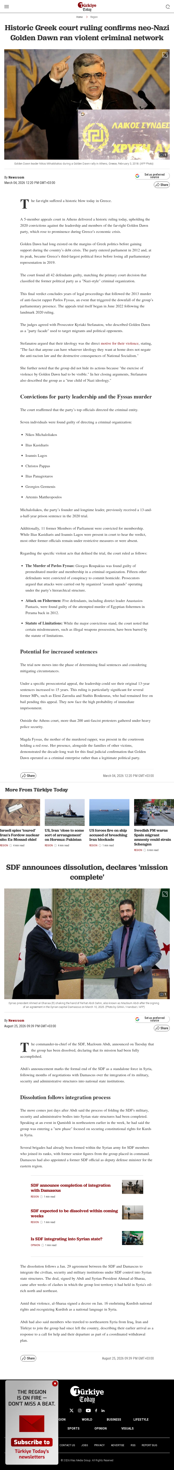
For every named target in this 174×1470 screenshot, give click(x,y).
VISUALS (127, 1428)
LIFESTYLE (141, 1419)
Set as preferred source (155, 176)
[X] (71, 1410)
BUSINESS (114, 1419)
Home (79, 17)
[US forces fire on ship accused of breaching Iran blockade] (109, 812)
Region (94, 17)
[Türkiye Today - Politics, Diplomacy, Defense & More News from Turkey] (87, 7)
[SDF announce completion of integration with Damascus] (132, 1187)
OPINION (100, 1428)
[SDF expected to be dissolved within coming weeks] (132, 1212)
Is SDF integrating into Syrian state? (66, 1238)
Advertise (117, 1445)
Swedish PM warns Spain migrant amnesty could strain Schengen (152, 837)
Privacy (99, 1445)
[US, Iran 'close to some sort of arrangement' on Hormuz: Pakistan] (65, 812)
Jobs (84, 1445)
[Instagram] (79, 1410)
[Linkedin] (103, 1410)
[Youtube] (88, 1410)
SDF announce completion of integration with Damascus (71, 1188)
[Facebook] (96, 1410)
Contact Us (67, 1445)
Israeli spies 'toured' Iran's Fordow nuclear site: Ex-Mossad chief (19, 835)
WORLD (87, 1419)
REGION (60, 1419)
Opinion (35, 1245)
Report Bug (149, 1445)
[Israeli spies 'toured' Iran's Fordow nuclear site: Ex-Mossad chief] (20, 812)
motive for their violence (120, 343)
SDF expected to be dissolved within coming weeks (74, 1213)
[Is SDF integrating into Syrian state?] (132, 1238)
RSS (133, 1445)
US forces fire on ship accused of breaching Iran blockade (108, 835)
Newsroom (16, 1021)
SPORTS (73, 1428)
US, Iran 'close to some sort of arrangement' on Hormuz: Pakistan (64, 835)
